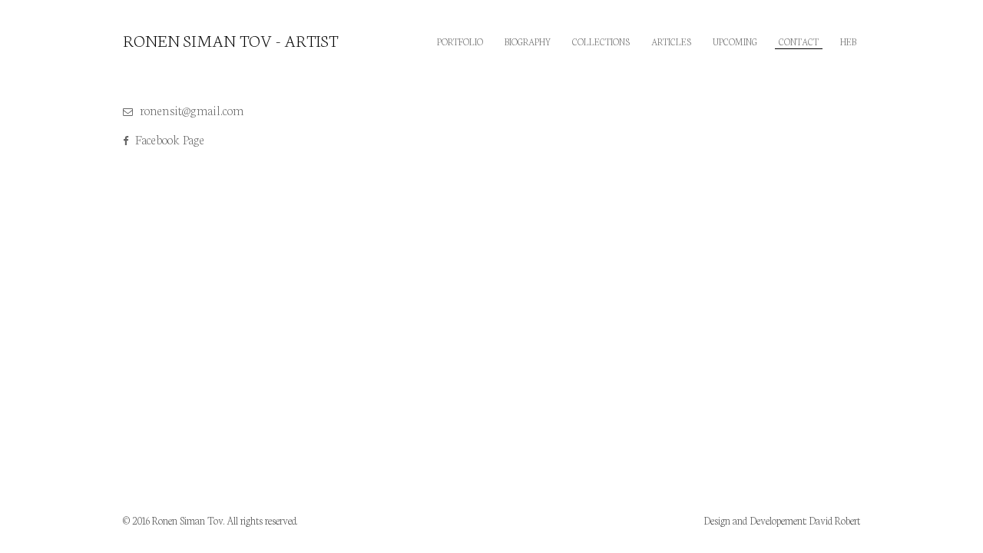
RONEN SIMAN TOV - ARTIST (230, 40)
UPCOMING (735, 41)
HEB (848, 41)
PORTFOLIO (460, 41)
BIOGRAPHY (528, 41)
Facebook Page (168, 139)
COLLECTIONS (601, 41)
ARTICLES (671, 41)
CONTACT (799, 41)
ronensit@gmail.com (190, 110)
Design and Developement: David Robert (781, 520)
